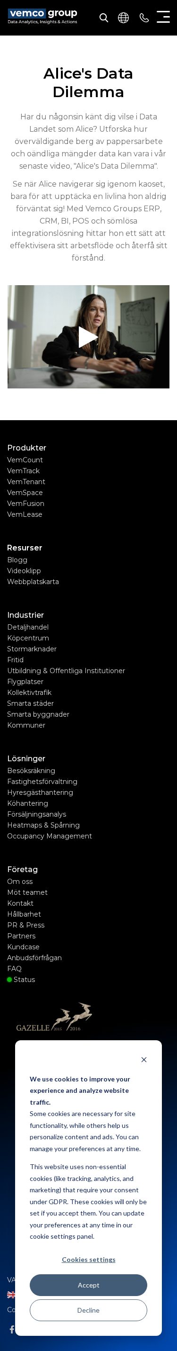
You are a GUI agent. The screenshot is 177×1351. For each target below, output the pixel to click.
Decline (88, 1310)
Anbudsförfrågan (34, 958)
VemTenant (26, 481)
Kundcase (23, 947)
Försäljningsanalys (37, 814)
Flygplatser (25, 681)
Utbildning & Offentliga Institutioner (66, 670)
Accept (89, 1285)
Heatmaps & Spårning (43, 825)
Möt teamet (27, 892)
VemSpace (25, 492)
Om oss (20, 881)
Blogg (17, 560)
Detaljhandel (28, 627)
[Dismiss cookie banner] (144, 1061)
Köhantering (27, 803)
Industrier (25, 615)
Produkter (26, 448)
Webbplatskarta (33, 581)
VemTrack (23, 471)
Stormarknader (32, 649)
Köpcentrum (28, 638)
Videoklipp (24, 571)
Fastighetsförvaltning (42, 781)
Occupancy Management (49, 836)
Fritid (16, 660)
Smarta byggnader (38, 714)
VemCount (25, 460)
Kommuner (26, 725)
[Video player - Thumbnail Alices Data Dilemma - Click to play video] (88, 336)
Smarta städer (30, 703)
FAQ (14, 968)
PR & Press (25, 925)
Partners (21, 936)
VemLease (24, 514)
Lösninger (26, 759)
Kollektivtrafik (29, 692)
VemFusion (25, 503)
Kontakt (20, 903)
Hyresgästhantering (40, 792)
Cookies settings (89, 1259)
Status (23, 979)
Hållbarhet (24, 914)
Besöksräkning (31, 770)
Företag (22, 869)
